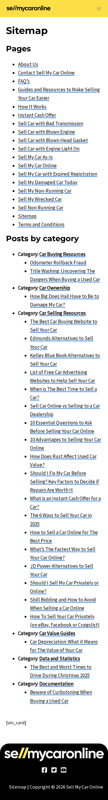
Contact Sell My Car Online (46, 72)
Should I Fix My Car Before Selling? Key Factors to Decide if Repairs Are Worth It (64, 481)
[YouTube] (64, 770)
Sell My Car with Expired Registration (57, 174)
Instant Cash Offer (37, 115)
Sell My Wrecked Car (40, 199)
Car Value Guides (57, 633)
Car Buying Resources (62, 254)
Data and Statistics (59, 658)
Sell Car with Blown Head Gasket (53, 140)
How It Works (32, 106)
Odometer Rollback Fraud (58, 262)
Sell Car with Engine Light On (49, 148)
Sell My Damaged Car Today (47, 182)
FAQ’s (24, 81)
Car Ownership (54, 287)
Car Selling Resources (62, 313)
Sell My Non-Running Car (44, 190)
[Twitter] (54, 770)
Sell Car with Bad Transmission (50, 123)
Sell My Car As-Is (35, 157)
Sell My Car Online (37, 165)
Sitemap (27, 216)
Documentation (56, 683)
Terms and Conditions (41, 224)
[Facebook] (44, 770)
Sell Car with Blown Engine (46, 132)
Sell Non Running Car (40, 207)
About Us (28, 64)
